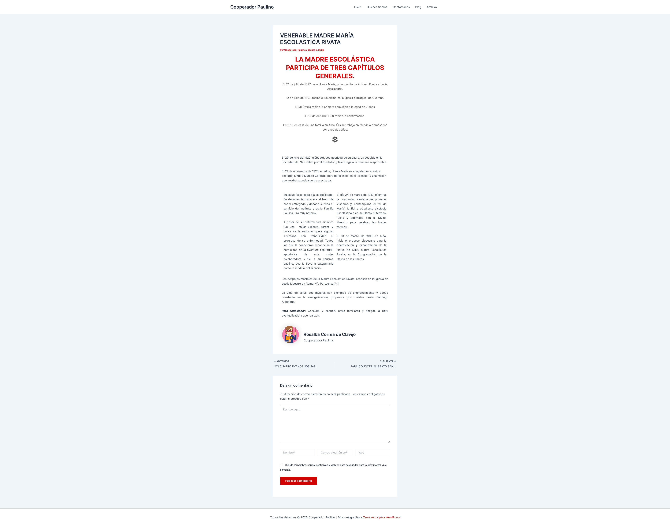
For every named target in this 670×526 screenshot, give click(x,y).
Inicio (357, 7)
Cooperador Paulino (252, 7)
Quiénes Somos (377, 7)
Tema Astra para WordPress (381, 517)
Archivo (432, 7)
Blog (418, 7)
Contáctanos (401, 7)
